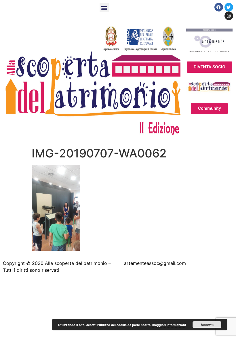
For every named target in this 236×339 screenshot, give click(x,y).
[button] (104, 7)
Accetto (207, 324)
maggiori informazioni (169, 325)
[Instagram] (228, 15)
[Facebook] (218, 7)
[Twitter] (228, 7)
